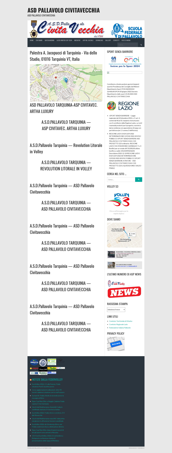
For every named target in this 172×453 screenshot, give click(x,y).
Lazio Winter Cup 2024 (64, 40)
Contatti (116, 40)
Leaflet (84, 101)
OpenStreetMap (94, 101)
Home (31, 40)
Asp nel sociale (88, 40)
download (99, 40)
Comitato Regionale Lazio (118, 324)
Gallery (108, 40)
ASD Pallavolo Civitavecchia (63, 10)
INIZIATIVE (77, 40)
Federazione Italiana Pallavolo (120, 328)
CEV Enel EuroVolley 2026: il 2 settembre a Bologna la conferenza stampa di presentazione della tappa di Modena (47, 438)
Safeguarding (49, 40)
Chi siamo (39, 40)
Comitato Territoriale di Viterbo (120, 321)
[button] (66, 80)
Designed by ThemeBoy (137, 448)
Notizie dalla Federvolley (47, 379)
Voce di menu (126, 40)
